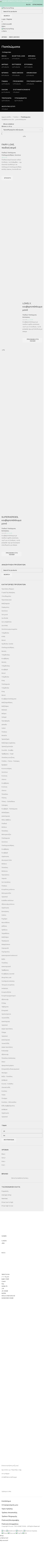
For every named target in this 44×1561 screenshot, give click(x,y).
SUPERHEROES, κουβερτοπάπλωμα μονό (11, 520)
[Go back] (4, 42)
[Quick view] (4, 183)
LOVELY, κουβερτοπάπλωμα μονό (32, 306)
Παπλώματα (11, 153)
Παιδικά (4, 153)
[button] (32, 340)
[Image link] (10, 1381)
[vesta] (22, 1255)
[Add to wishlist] (4, 173)
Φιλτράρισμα (9, 1140)
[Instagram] (4, 1483)
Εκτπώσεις (26, 317)
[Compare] (4, 140)
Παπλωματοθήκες (8, 155)
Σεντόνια (18, 155)
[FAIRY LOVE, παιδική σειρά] (10, 136)
